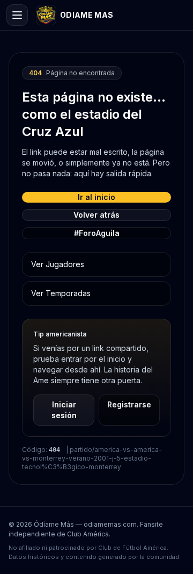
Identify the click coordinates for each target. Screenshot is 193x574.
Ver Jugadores (57, 264)
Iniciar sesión (64, 410)
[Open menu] (17, 15)
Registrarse (129, 404)
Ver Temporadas (61, 293)
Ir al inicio (96, 197)
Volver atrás (96, 214)
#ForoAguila (97, 233)
